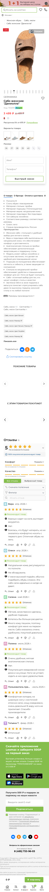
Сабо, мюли (11, 307)
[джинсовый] (14, 136)
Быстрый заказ (24, 179)
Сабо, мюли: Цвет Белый (14, 315)
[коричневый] (22, 136)
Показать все (10, 341)
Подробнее (32, 122)
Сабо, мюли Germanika (15, 309)
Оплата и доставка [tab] (34, 195)
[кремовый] (30, 136)
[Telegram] (32, 349)
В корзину (34, 879)
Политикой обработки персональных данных (24, 822)
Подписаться (24, 809)
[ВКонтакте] (22, 349)
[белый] (7, 136)
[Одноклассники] (27, 349)
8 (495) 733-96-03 (24, 851)
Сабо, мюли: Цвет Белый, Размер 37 (18, 326)
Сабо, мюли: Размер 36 (13, 336)
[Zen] (30, 837)
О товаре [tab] (8, 195)
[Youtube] (36, 837)
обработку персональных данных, (21, 818)
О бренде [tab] (18, 195)
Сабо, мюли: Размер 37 (13, 321)
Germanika (10, 97)
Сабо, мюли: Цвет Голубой (14, 331)
